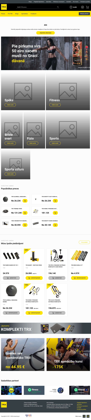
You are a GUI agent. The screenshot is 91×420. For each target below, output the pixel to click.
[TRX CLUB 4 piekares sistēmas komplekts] (57, 291)
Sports (54, 138)
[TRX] (4, 7)
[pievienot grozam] (24, 201)
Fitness (54, 100)
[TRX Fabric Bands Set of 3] (11, 256)
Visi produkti (84, 242)
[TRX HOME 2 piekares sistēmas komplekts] (34, 291)
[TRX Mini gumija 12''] (79, 256)
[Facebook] (84, 416)
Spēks (9, 100)
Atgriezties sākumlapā (45, 32)
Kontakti (69, 1)
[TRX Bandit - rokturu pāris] (34, 256)
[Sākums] (4, 407)
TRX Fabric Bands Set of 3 (10, 265)
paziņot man (13, 278)
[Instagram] (88, 416)
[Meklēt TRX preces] (58, 7)
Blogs (30, 1)
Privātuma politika (85, 1)
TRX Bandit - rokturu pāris (34, 265)
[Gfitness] (34, 394)
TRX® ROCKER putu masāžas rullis (21, 220)
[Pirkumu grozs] (87, 7)
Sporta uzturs (14, 169)
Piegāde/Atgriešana (39, 1)
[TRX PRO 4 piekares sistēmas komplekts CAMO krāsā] (57, 256)
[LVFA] (57, 394)
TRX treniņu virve (16, 208)
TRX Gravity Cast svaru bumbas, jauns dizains (56, 196)
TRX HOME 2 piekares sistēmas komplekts (54, 208)
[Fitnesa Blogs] (11, 394)
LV (82, 7)
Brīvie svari (9, 136)
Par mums (75, 1)
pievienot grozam (35, 278)
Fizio (30, 138)
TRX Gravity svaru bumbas (50, 220)
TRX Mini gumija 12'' (77, 265)
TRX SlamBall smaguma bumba (20, 196)
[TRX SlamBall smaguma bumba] (11, 291)
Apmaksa (48, 1)
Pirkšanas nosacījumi (58, 1)
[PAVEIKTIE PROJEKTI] (79, 394)
